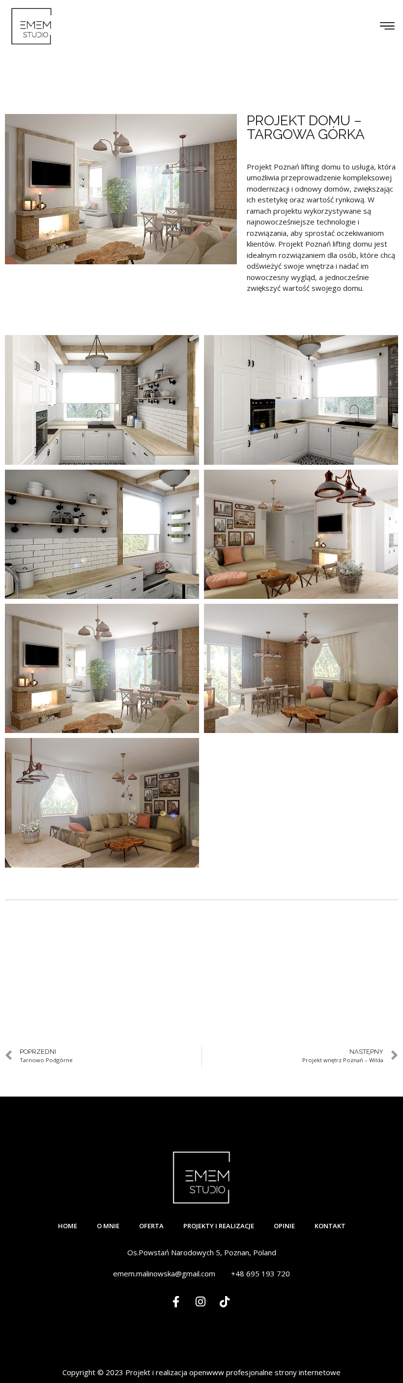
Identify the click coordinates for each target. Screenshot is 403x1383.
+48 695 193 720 (260, 1273)
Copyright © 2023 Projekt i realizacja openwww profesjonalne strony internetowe (201, 1372)
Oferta (151, 1225)
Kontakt (330, 1225)
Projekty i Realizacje (218, 1225)
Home (67, 1225)
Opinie (284, 1225)
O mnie (108, 1225)
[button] (387, 26)
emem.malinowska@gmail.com (164, 1273)
